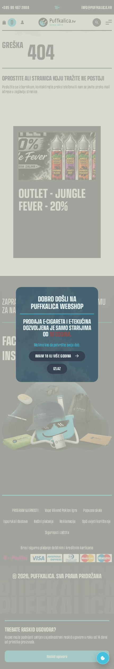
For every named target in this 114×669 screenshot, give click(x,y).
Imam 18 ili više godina (53, 356)
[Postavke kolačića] (103, 658)
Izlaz (57, 368)
